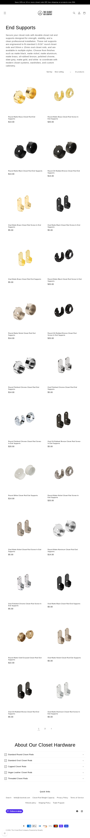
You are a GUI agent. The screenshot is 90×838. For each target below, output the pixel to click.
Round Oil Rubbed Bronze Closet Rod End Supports (64, 172)
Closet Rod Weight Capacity (43, 798)
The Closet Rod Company (20, 830)
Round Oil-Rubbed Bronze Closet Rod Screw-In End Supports (62, 334)
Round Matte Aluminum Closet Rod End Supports (63, 550)
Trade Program (59, 803)
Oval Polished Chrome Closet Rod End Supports (62, 388)
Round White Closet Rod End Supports (23, 495)
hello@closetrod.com (22, 798)
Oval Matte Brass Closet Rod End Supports (24, 279)
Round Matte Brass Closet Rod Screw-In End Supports (63, 118)
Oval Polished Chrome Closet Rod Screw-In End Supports (24, 604)
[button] (4, 13)
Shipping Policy (44, 803)
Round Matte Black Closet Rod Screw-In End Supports (65, 280)
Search (8, 798)
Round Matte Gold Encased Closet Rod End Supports (25, 659)
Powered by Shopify (36, 830)
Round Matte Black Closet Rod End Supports (25, 171)
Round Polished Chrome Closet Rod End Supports (23, 388)
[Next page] (51, 728)
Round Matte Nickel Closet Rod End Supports (22, 334)
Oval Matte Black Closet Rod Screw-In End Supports (64, 226)
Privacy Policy (62, 798)
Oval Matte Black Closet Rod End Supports (64, 604)
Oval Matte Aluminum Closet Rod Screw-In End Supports (64, 713)
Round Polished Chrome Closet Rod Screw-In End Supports (24, 442)
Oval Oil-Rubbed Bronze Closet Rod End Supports (23, 713)
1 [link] (38, 729)
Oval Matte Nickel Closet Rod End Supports (64, 658)
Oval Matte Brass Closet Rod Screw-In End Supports (24, 226)
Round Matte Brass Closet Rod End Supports (21, 118)
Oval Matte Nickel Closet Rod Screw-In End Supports (24, 550)
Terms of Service (77, 798)
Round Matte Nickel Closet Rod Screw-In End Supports (63, 496)
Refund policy (30, 803)
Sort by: (49, 72)
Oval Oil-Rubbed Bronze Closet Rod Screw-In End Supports (64, 442)
